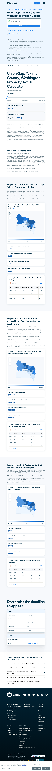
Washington (24, 9)
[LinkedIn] (33, 694)
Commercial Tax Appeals (13, 708)
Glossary (21, 745)
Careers (9, 732)
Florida (40, 708)
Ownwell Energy (11, 713)
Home (8, 9)
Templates (22, 743)
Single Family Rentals (29, 706)
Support (40, 725)
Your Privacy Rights (6, 768)
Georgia (40, 711)
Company (9, 725)
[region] (26, 766)
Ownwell (13, 208)
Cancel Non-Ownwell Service (27, 747)
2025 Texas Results (24, 728)
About (8, 728)
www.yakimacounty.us (32, 643)
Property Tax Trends (24, 739)
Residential (27, 704)
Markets (26, 702)
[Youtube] (47, 694)
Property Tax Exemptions (14, 706)
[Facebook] (29, 694)
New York (40, 715)
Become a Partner (12, 734)
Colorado (40, 706)
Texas (39, 719)
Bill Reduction (10, 717)
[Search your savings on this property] (41, 283)
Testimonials (22, 741)
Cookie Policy (24, 765)
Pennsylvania (41, 717)
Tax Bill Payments (11, 711)
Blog (20, 732)
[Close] (49, 763)
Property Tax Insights (25, 736)
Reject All (46, 768)
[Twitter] (42, 694)
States (40, 702)
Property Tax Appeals (12, 704)
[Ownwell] (12, 3)
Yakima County (32, 9)
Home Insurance (11, 715)
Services (9, 702)
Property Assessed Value (14, 90)
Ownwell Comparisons (25, 730)
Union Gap (40, 9)
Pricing (9, 730)
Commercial (27, 708)
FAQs (39, 730)
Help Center (41, 728)
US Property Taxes (16, 9)
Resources (22, 725)
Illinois (39, 713)
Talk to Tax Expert (12, 719)
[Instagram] (38, 694)
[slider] (7, 97)
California (40, 704)
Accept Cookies (36, 768)
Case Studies (23, 734)
